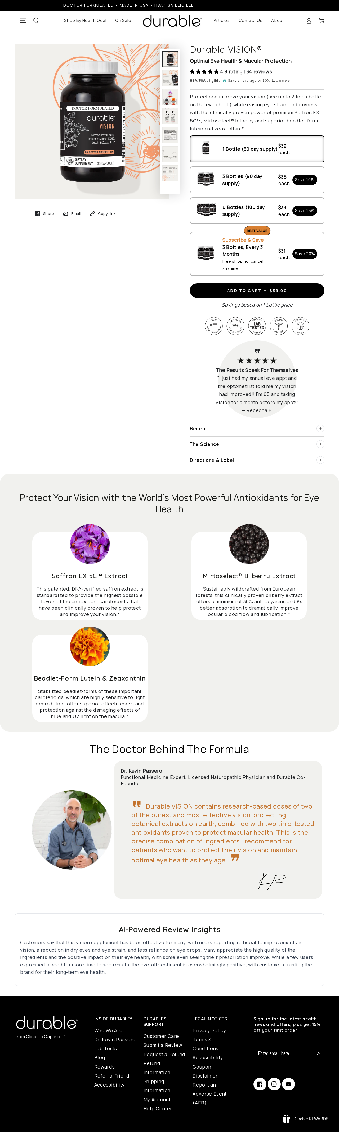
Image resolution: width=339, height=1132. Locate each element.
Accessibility (109, 1084)
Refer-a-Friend (112, 1075)
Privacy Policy (209, 1030)
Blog (99, 1057)
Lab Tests (105, 1048)
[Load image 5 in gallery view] (170, 135)
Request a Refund (165, 1054)
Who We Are (108, 1030)
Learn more (281, 81)
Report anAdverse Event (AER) (210, 1093)
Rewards (104, 1066)
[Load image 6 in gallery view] (170, 154)
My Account (157, 1099)
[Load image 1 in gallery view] (170, 59)
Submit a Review (163, 1045)
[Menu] (23, 20)
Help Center (158, 1108)
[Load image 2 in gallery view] (170, 78)
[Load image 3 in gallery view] (170, 97)
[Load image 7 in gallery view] (170, 173)
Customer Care (161, 1036)
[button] (36, 20)
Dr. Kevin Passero (115, 1039)
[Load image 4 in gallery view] (170, 116)
